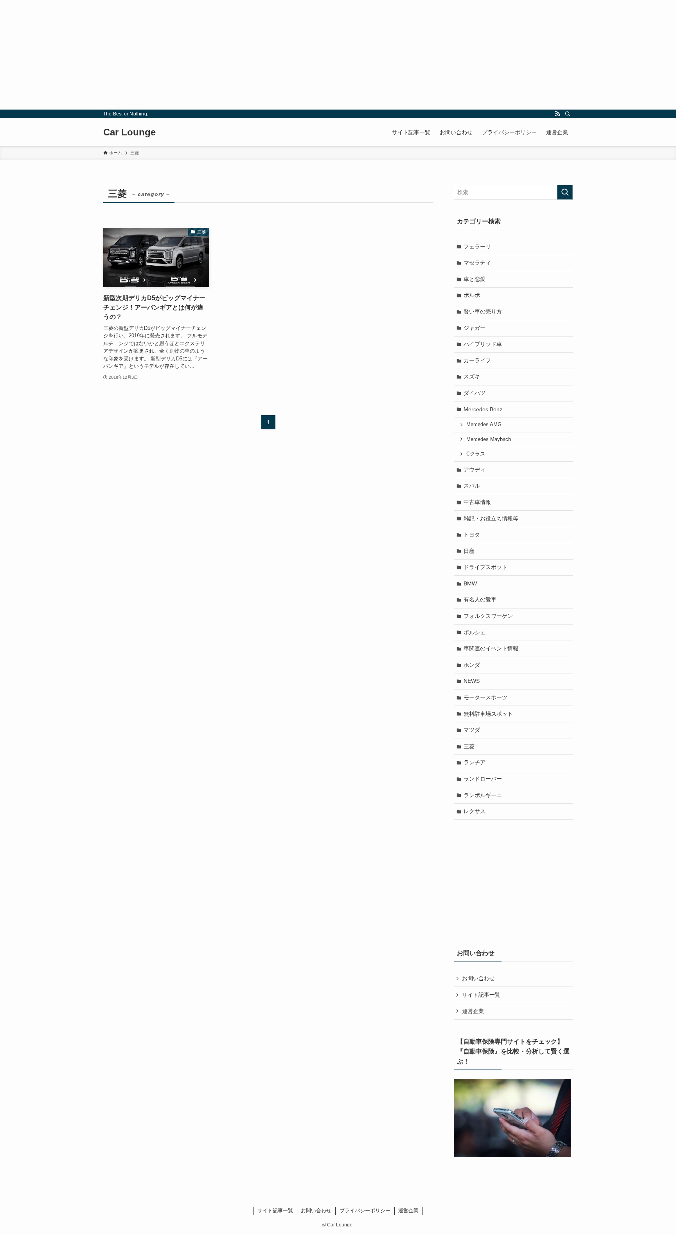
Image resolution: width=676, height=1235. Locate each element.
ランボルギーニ (483, 795)
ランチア (474, 762)
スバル (472, 485)
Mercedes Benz (483, 409)
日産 (469, 551)
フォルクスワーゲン (488, 616)
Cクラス (475, 454)
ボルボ (472, 295)
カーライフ (477, 360)
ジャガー (474, 328)
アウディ (474, 469)
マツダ (472, 730)
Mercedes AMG (484, 424)
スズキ (472, 376)
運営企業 (473, 1011)
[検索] (568, 114)
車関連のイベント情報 (491, 648)
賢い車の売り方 (483, 311)
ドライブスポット (485, 567)
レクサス (474, 811)
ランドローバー (483, 779)
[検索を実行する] (565, 192)
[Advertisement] (234, 55)
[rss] (557, 114)
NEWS (472, 681)
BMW (470, 583)
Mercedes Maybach (488, 439)
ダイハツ (474, 393)
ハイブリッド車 (483, 344)
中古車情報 (477, 502)
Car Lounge (129, 132)
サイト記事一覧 (481, 995)
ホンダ (472, 665)
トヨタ (472, 534)
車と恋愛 (474, 279)
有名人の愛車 (480, 599)
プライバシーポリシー (365, 1210)
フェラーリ (477, 246)
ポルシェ (474, 632)
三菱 (469, 746)
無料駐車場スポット (488, 714)
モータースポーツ (485, 697)
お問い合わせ (478, 978)
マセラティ (477, 262)
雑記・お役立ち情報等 (491, 518)
